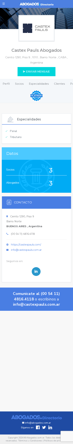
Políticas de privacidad (55, 440)
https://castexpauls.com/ (26, 244)
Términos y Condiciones (30, 440)
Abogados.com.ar (35, 437)
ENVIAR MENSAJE (38, 71)
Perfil (6, 83)
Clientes (59, 83)
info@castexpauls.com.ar (26, 249)
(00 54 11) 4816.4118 (23, 233)
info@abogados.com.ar (38, 422)
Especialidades (39, 83)
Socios (19, 83)
